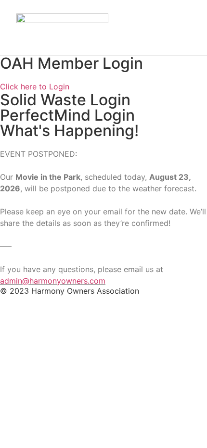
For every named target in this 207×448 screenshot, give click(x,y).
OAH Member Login (71, 63)
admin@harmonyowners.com (52, 281)
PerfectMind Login (67, 115)
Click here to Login (34, 86)
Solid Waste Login (65, 99)
